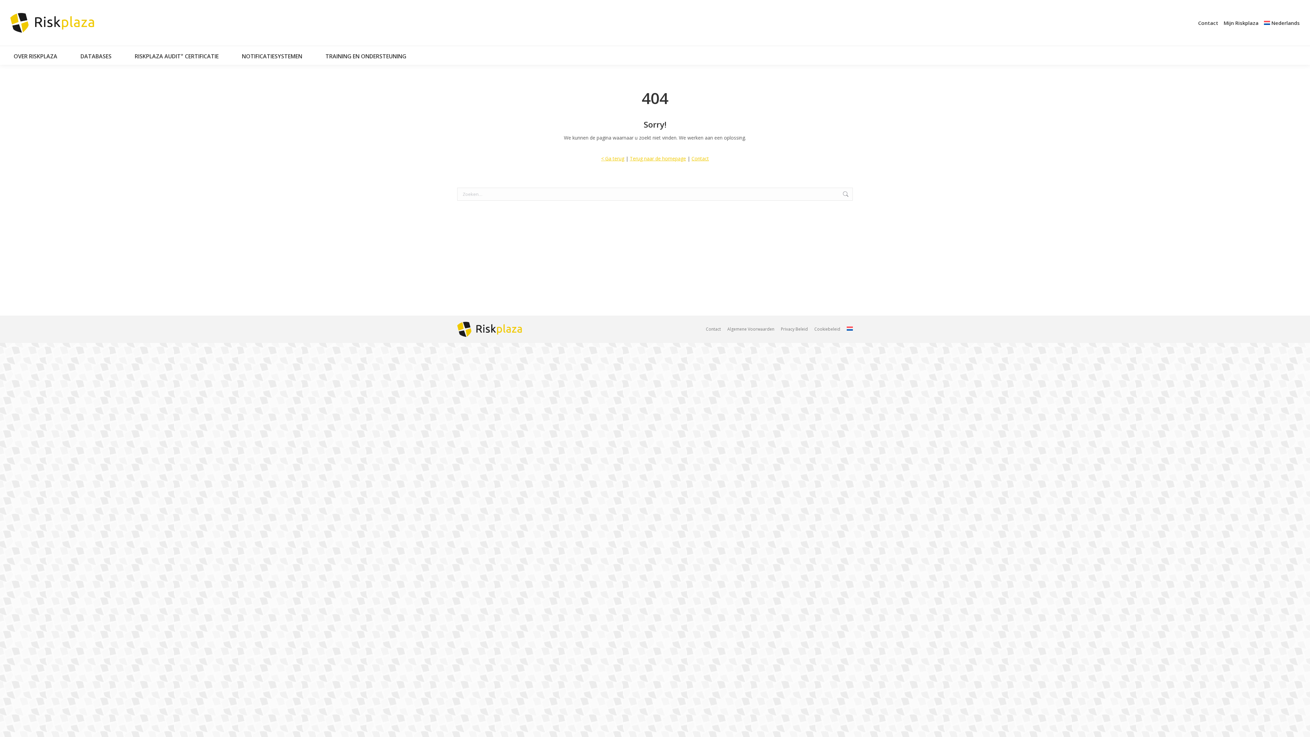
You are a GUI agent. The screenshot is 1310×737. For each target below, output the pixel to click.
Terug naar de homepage (658, 158)
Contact (700, 158)
